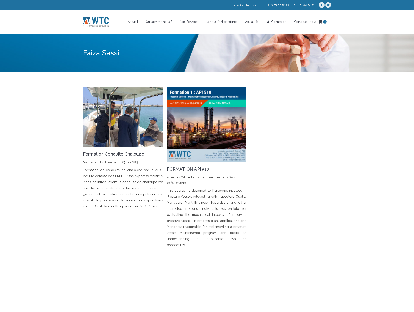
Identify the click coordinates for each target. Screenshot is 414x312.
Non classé (90, 162)
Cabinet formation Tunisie (197, 177)
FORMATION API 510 (188, 169)
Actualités (173, 177)
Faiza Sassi (101, 53)
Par (109, 162)
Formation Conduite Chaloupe (113, 154)
